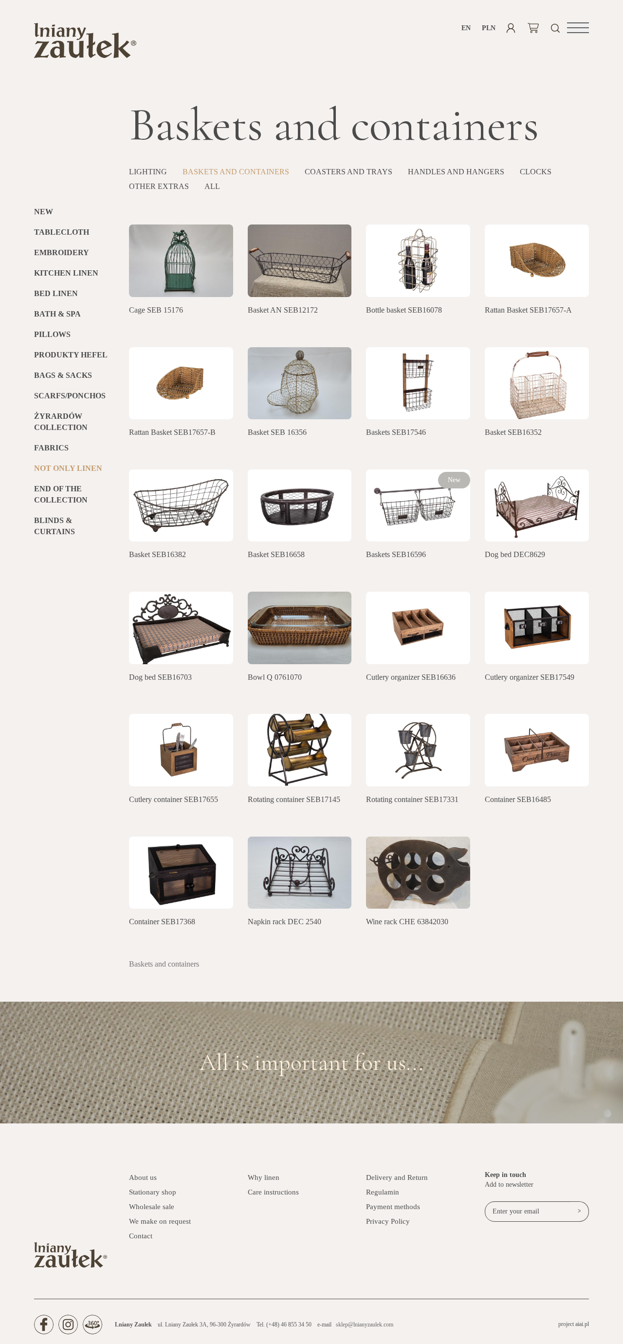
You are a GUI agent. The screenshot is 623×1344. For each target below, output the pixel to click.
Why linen (263, 1177)
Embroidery (61, 252)
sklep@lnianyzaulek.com (364, 1324)
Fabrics (51, 448)
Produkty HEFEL (71, 355)
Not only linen (68, 468)
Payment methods (393, 1207)
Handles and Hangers (456, 172)
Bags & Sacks (63, 375)
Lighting (148, 172)
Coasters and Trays (348, 172)
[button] (578, 28)
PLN (488, 28)
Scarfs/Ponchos (70, 396)
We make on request (160, 1221)
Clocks (535, 172)
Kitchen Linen (66, 273)
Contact (140, 1236)
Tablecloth (61, 232)
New (43, 211)
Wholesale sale (151, 1207)
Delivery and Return (397, 1177)
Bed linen (56, 293)
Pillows (52, 334)
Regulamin (382, 1192)
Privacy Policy (388, 1221)
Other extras (159, 186)
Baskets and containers (236, 172)
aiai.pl (582, 1324)
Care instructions (273, 1192)
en (466, 28)
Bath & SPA (57, 314)
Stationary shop (152, 1192)
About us (143, 1177)
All (212, 186)
